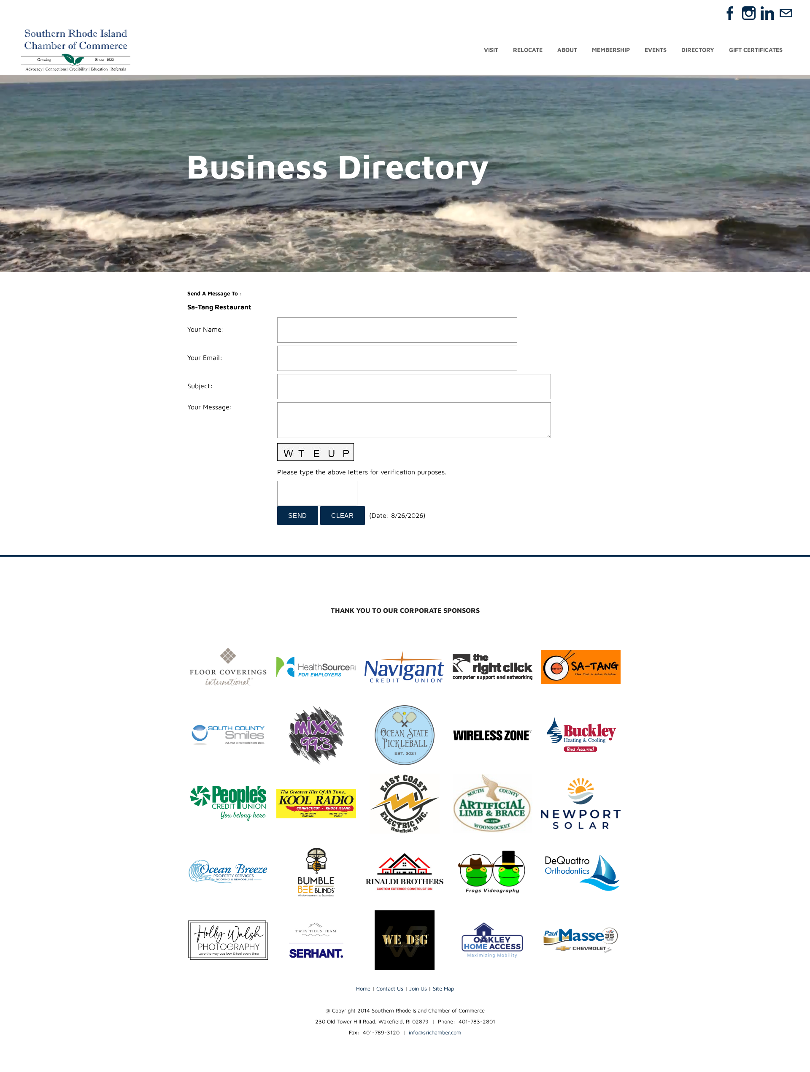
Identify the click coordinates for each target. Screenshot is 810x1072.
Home (363, 988)
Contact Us (389, 988)
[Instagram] (749, 13)
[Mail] (786, 13)
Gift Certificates (756, 49)
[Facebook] (730, 13)
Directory (697, 49)
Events (656, 49)
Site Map (443, 988)
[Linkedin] (767, 13)
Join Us (418, 988)
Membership (611, 49)
